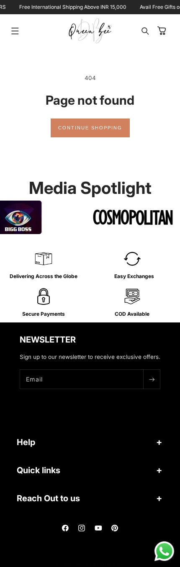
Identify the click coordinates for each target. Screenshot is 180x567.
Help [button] (26, 442)
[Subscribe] (151, 379)
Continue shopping (90, 127)
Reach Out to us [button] (48, 498)
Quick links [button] (38, 470)
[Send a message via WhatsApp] (164, 551)
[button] (15, 31)
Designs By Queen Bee (100, 564)
